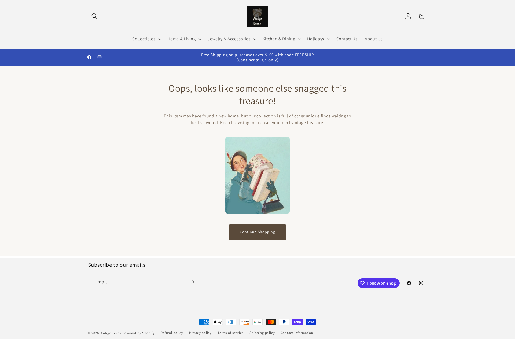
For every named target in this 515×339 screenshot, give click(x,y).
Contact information (297, 332)
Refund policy (172, 332)
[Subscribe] (192, 282)
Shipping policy (262, 332)
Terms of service (231, 332)
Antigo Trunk (111, 333)
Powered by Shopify (138, 333)
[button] (95, 16)
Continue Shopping (257, 231)
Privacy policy (200, 332)
